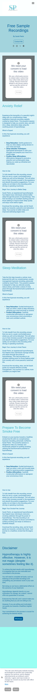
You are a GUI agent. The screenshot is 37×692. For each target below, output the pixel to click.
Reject (16, 689)
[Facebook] (13, 46)
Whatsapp (18, 619)
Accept (18, 92)
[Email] (23, 46)
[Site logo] (10, 8)
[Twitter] (20, 46)
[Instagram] (17, 46)
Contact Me (18, 42)
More (6, 684)
